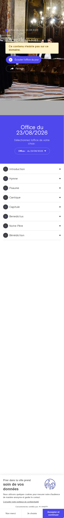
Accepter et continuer (53, 513)
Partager (20, 68)
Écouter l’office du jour (27, 59)
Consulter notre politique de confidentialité (21, 502)
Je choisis (32, 513)
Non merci (11, 513)
